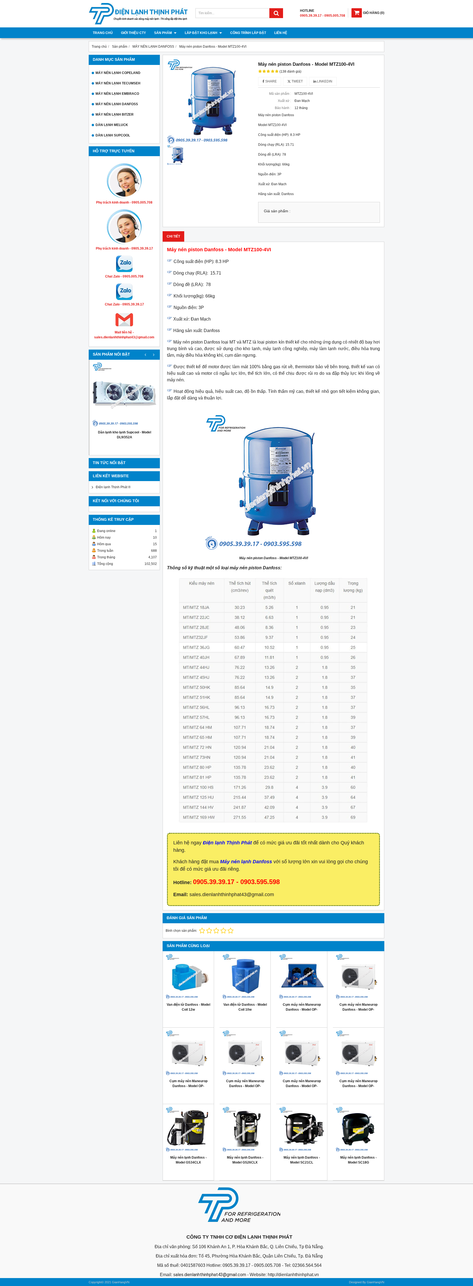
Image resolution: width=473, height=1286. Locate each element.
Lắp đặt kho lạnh (201, 33)
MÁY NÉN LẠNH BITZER (115, 114)
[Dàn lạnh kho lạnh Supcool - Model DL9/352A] (124, 394)
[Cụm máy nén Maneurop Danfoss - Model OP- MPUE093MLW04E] (245, 1053)
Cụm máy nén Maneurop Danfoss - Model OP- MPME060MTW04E (358, 1009)
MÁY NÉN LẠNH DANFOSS (117, 104)
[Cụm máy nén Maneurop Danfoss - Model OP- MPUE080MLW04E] (301, 1053)
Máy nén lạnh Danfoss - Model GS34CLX (188, 1160)
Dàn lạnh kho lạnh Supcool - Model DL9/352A (124, 434)
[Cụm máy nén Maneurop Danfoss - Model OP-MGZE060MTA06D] (301, 976)
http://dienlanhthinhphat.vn (293, 1274)
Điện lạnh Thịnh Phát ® (113, 487)
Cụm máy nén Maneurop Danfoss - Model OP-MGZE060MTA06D (302, 1009)
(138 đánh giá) (290, 71)
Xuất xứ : (284, 101)
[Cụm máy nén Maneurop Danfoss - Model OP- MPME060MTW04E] (358, 976)
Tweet (297, 81)
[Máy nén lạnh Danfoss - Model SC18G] (358, 1129)
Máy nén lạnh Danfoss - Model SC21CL (302, 1160)
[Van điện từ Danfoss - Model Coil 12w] (188, 976)
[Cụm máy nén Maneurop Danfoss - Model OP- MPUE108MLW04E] (188, 1053)
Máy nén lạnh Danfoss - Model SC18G (358, 1160)
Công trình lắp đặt (248, 33)
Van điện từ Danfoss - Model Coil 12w (188, 1007)
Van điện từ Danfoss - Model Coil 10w (245, 1007)
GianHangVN (375, 1282)
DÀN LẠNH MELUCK (112, 125)
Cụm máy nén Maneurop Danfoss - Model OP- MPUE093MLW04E (245, 1086)
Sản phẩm (163, 33)
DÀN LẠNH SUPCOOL (113, 135)
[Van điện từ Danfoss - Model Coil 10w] (245, 976)
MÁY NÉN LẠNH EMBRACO (117, 94)
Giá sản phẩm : (277, 211)
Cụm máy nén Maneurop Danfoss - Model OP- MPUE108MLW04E (188, 1086)
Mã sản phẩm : (280, 94)
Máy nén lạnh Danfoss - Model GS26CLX (245, 1160)
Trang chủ (103, 33)
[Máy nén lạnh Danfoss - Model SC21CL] (301, 1129)
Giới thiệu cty (133, 33)
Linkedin (324, 81)
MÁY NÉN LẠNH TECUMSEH (118, 83)
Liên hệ (280, 33)
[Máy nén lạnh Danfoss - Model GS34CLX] (188, 1129)
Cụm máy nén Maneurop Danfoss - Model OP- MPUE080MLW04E (302, 1086)
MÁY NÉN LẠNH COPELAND (118, 73)
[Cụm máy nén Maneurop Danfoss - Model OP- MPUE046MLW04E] (358, 1053)
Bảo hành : (283, 108)
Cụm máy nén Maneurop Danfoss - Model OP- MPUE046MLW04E (358, 1086)
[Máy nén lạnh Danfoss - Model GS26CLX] (245, 1129)
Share (270, 81)
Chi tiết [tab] (173, 236)
